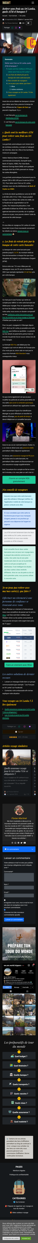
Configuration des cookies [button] (11, 1238)
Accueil (4, 16)
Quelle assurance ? (21, 1112)
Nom (5, 884)
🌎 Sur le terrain (19, 1202)
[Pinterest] (19, 843)
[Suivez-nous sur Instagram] (19, 999)
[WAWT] (6, 3)
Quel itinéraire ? (21, 1065)
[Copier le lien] (4, 127)
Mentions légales (19, 1171)
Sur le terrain (13, 16)
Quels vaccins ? (21, 1093)
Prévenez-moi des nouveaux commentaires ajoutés (14, 913)
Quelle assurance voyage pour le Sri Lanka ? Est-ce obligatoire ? (16, 771)
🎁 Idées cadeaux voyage (19, 1212)
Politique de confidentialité (19, 1175)
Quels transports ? (21, 1084)
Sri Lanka (22, 16)
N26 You (5, 331)
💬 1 (28, 23)
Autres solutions (17, 89)
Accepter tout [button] (26, 1238)
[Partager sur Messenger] (20, 28)
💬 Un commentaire (12, 849)
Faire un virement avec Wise (19, 665)
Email (6, 892)
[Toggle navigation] (33, 3)
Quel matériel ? (21, 1121)
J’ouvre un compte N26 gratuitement (19, 480)
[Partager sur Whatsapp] (12, 28)
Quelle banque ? (21, 1075)
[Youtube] (25, 843)
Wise (13, 86)
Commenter (8, 872)
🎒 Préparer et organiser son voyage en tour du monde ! (19, 1207)
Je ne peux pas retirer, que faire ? (19, 83)
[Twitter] (21, 843)
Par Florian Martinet (11, 23)
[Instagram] (13, 843)
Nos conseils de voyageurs (17, 81)
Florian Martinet (19, 818)
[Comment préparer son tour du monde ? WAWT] (19, 1187)
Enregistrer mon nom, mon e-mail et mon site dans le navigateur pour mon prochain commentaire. (18, 905)
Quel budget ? (21, 1056)
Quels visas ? (21, 1103)
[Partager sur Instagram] (16, 28)
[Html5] (15, 843)
